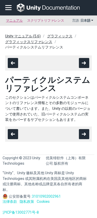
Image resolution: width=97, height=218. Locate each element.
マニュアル (14, 20)
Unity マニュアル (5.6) (23, 36)
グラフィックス (59, 36)
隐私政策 (27, 201)
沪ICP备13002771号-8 (21, 212)
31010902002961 (46, 196)
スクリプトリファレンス (45, 20)
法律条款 (10, 201)
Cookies (43, 201)
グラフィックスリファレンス (28, 42)
